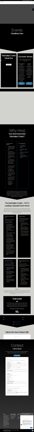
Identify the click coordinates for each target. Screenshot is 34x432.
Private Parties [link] (12, 418)
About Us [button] (5, 46)
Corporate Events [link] (12, 417)
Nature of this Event (9, 370)
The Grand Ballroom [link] (13, 416)
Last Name (18, 362)
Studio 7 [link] (18, 418)
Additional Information (10, 383)
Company (8, 368)
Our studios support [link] (8, 262)
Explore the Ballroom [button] (21, 83)
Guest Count (8, 376)
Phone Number (9, 366)
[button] (32, 3)
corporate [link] (15, 37)
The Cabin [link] (18, 417)
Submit (17, 392)
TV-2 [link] (18, 416)
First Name (8, 362)
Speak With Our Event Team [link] (20, 293)
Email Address (9, 364)
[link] (3, 2)
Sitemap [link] (9, 430)
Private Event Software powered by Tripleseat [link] (12, 393)
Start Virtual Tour (9, 64)
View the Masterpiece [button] (29, 83)
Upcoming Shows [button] (17, 355)
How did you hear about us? (10, 381)
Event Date (8, 373)
